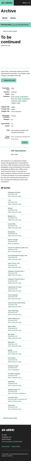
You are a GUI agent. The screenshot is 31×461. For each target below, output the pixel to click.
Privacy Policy (15, 446)
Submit (25, 142)
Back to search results (10, 31)
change (17, 96)
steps (19, 101)
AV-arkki (7, 3)
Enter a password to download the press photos (20, 138)
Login (14, 24)
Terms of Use (6, 446)
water (18, 103)
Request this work (9, 80)
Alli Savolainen (18, 151)
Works (4, 18)
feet (16, 98)
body (12, 96)
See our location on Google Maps (12, 441)
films (12, 94)
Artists (13, 18)
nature (20, 98)
